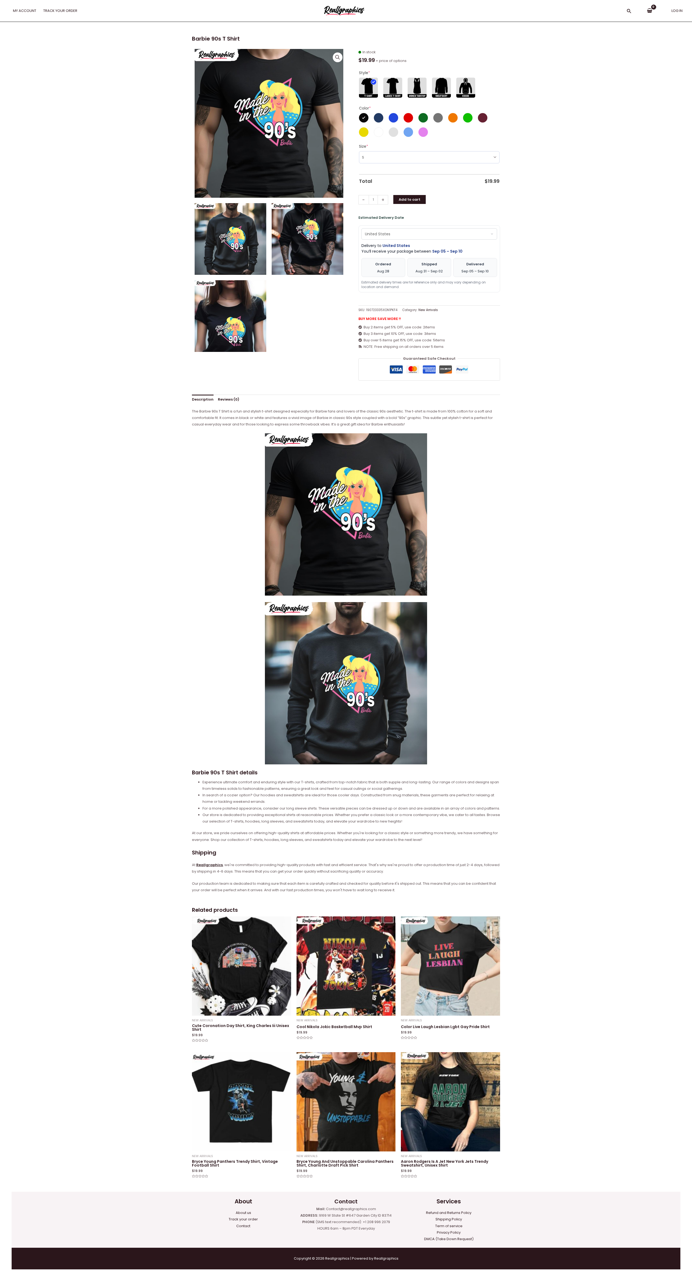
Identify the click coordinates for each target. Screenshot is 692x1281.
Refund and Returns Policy (448, 1212)
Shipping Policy (448, 1219)
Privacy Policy (449, 1232)
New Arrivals (428, 310)
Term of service (449, 1226)
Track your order (243, 1219)
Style (364, 72)
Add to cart (409, 199)
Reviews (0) (228, 399)
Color (365, 108)
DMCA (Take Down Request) (449, 1239)
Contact (243, 1226)
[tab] (203, 400)
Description (203, 399)
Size (363, 146)
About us (243, 1212)
